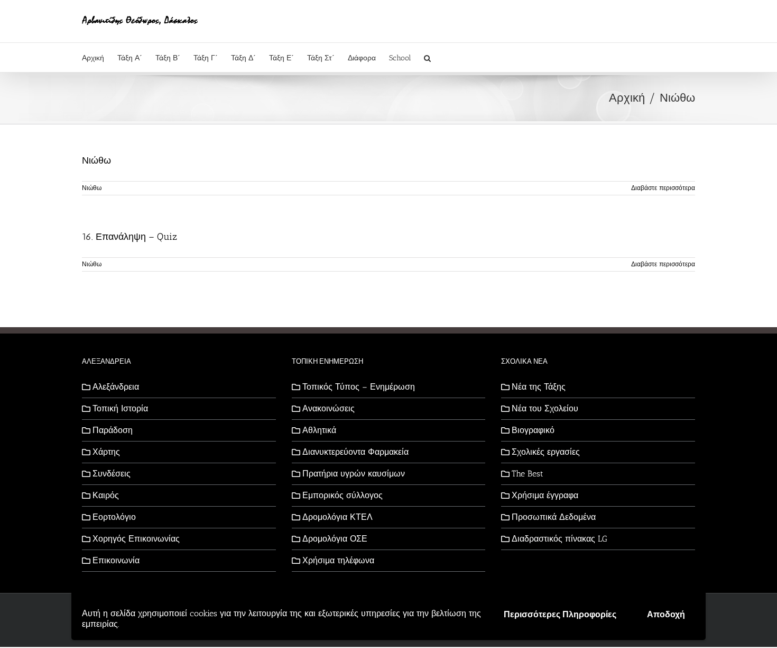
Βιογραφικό (533, 430)
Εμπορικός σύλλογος (342, 495)
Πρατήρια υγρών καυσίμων (353, 474)
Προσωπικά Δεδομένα (554, 517)
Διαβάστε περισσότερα (663, 188)
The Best (527, 474)
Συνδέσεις (111, 474)
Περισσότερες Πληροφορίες (560, 614)
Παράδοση (112, 430)
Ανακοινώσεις (328, 408)
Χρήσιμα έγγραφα (545, 495)
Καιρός (105, 495)
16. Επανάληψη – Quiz (129, 236)
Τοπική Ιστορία (120, 408)
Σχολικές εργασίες (546, 452)
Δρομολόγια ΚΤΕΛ (337, 517)
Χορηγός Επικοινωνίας (136, 539)
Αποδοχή (666, 614)
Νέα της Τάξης (539, 387)
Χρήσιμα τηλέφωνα (338, 560)
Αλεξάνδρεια (115, 387)
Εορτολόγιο (114, 517)
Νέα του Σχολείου (545, 408)
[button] (427, 57)
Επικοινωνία (116, 560)
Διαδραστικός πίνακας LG (559, 539)
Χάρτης (106, 452)
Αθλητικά (319, 430)
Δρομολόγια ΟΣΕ (334, 539)
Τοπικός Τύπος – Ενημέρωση (358, 387)
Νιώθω (96, 160)
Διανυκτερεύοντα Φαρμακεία (355, 452)
